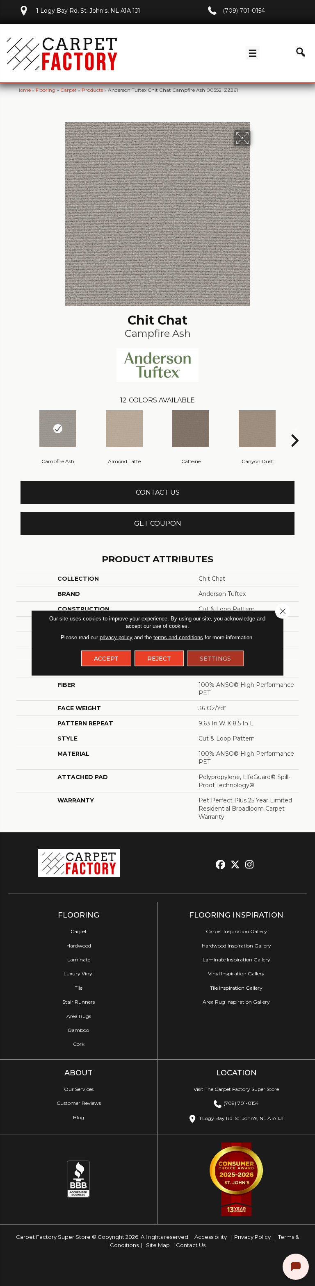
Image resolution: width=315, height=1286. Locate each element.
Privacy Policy (252, 1237)
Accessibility (210, 1237)
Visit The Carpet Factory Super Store (236, 1089)
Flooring (45, 90)
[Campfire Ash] (58, 428)
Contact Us (158, 492)
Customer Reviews (79, 1103)
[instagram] (250, 865)
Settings (215, 658)
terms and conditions (178, 637)
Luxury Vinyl (79, 973)
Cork (78, 1044)
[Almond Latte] (124, 428)
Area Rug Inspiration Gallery (236, 1002)
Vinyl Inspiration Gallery (236, 973)
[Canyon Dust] (257, 428)
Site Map (158, 1245)
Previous (20, 428)
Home (23, 90)
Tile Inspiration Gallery (236, 988)
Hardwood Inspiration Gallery (236, 946)
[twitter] (235, 865)
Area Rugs (78, 1016)
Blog (78, 1117)
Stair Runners (78, 1002)
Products (92, 90)
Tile (78, 988)
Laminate (78, 960)
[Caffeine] (191, 428)
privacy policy (116, 637)
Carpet (68, 90)
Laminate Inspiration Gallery (236, 960)
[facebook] (221, 865)
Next (294, 428)
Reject (159, 658)
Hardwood (78, 946)
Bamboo (78, 1030)
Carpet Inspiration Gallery (236, 931)
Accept (106, 658)
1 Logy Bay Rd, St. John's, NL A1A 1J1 (88, 10)
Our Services (79, 1089)
